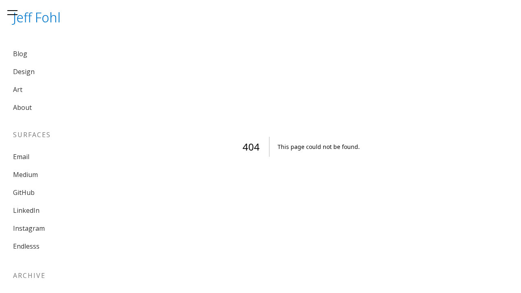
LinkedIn (26, 210)
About (22, 107)
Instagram (29, 228)
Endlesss (26, 246)
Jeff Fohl (37, 17)
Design (24, 71)
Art (17, 89)
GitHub (24, 192)
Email (21, 156)
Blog (20, 53)
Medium (25, 174)
